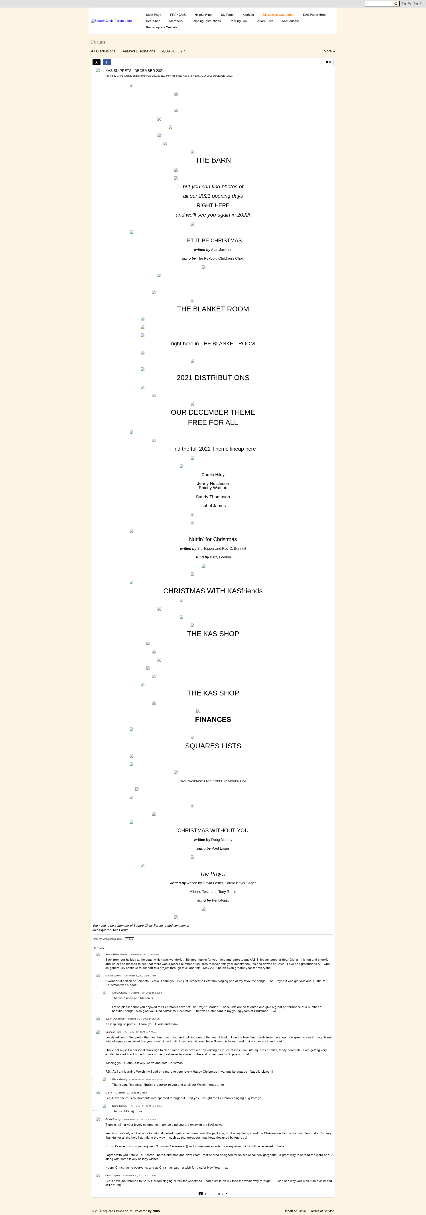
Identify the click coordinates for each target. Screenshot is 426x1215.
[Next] (226, 1193)
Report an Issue (295, 1211)
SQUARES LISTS (213, 746)
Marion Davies (113, 975)
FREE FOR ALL (213, 422)
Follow (129, 939)
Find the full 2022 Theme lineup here (213, 449)
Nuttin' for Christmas (213, 539)
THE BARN (213, 160)
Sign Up (407, 3)
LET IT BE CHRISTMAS (213, 240)
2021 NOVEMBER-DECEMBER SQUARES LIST (213, 781)
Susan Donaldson (114, 1018)
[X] (97, 62)
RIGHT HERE (213, 205)
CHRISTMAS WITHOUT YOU (213, 830)
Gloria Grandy (124, 75)
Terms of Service (322, 1211)
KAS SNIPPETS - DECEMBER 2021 (134, 71)
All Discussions (103, 51)
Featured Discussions (138, 51)
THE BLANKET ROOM (213, 309)
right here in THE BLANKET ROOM (213, 344)
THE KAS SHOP (213, 634)
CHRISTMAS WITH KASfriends (213, 591)
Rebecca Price (113, 1032)
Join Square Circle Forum (110, 930)
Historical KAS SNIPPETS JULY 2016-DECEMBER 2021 (202, 75)
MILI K (108, 1092)
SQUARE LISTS (173, 51)
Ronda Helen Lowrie (116, 954)
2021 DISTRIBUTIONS (213, 378)
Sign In (418, 3)
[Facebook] (107, 62)
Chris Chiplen (112, 1175)
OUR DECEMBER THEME (213, 412)
